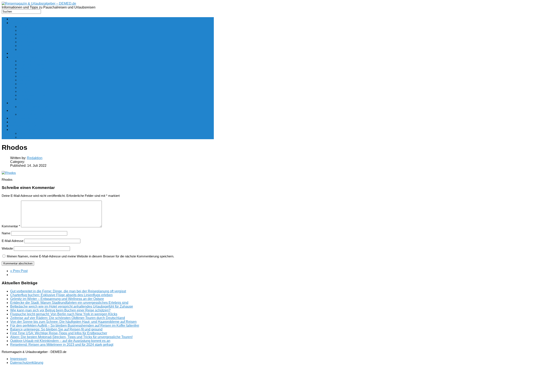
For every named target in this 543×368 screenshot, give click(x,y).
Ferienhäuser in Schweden (39, 114)
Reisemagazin (21, 19)
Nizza (23, 87)
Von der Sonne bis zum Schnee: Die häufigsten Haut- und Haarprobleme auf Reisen (73, 322)
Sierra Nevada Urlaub (35, 106)
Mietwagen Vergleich (26, 126)
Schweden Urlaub (23, 110)
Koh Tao (25, 45)
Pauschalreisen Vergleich (29, 118)
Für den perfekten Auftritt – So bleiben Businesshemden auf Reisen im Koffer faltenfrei (74, 325)
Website (7, 248)
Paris (23, 84)
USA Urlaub (19, 53)
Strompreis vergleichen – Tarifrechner (47, 137)
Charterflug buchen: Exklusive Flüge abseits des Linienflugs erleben (61, 295)
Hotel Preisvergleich (25, 122)
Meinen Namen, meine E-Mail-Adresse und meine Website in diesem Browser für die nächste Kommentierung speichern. (90, 256)
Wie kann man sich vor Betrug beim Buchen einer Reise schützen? (60, 310)
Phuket (24, 26)
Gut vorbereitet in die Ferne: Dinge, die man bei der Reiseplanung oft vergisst (68, 291)
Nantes (24, 91)
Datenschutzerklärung (26, 362)
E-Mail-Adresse (12, 241)
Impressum (18, 359)
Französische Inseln (34, 95)
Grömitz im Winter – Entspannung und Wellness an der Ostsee (57, 299)
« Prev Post (19, 271)
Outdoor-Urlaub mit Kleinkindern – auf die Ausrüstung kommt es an (60, 341)
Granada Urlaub (22, 103)
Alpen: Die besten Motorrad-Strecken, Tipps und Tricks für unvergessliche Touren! (71, 337)
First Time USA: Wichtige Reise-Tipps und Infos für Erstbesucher (58, 333)
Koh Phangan (29, 42)
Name (6, 233)
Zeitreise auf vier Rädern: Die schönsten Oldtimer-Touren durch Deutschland (67, 318)
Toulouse (25, 72)
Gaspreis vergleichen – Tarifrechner (45, 133)
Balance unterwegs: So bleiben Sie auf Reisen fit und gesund (56, 329)
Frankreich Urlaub (23, 57)
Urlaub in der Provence (36, 61)
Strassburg (27, 76)
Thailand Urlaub (22, 23)
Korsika (24, 99)
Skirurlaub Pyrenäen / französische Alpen (50, 80)
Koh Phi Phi (28, 38)
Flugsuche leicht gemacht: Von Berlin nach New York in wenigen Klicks (63, 314)
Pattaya (24, 34)
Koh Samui (27, 30)
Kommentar (11, 226)
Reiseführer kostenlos (26, 129)
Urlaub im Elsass (31, 65)
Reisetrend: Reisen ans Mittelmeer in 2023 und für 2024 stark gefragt (61, 344)
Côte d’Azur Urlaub (33, 68)
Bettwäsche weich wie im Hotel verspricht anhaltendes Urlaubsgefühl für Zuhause (71, 306)
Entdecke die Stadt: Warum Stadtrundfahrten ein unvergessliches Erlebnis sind (69, 302)
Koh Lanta (26, 49)
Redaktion (34, 158)
